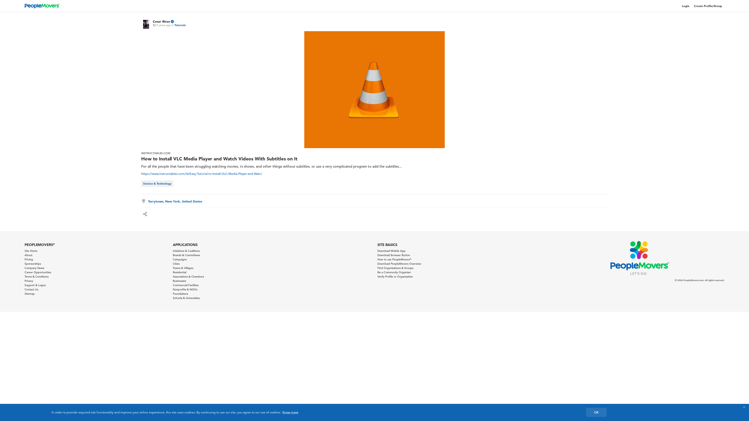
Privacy (29, 281)
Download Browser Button (393, 255)
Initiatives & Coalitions (186, 251)
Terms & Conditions (37, 276)
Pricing (29, 259)
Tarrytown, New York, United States (175, 201)
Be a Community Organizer (394, 272)
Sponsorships (33, 263)
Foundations (180, 293)
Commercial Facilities (186, 285)
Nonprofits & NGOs (185, 289)
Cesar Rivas (161, 21)
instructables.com (155, 153)
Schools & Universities (186, 298)
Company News (34, 268)
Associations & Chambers (188, 276)
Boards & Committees (186, 255)
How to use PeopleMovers (394, 259)
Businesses (179, 281)
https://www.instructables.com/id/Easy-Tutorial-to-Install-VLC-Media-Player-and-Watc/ (201, 174)
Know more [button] (290, 412)
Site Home (31, 251)
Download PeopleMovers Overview (399, 263)
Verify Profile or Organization (395, 276)
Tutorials (180, 25)
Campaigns (180, 259)
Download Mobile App (391, 251)
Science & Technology (157, 183)
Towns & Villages (183, 268)
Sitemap (30, 293)
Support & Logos (35, 285)
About (28, 255)
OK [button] (596, 412)
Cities (176, 263)
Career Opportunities (38, 272)
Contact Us (31, 289)
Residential (179, 272)
